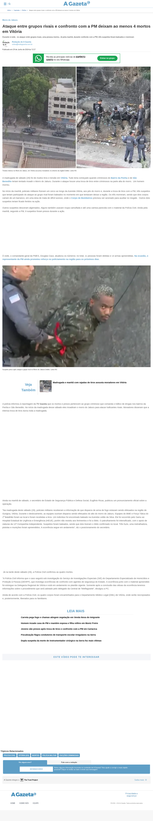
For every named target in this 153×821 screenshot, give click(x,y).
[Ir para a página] (76, 4)
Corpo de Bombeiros (81, 198)
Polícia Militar (49, 755)
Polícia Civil (9, 755)
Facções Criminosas (69, 755)
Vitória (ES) (24, 755)
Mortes (35, 755)
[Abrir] (5, 3)
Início (9, 10)
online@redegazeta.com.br (22, 44)
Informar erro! (36, 769)
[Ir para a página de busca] (9, 4)
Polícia (24, 10)
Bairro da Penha (119, 178)
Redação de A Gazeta (21, 42)
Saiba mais (139, 780)
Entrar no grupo (107, 58)
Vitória (64, 178)
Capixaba (17, 10)
